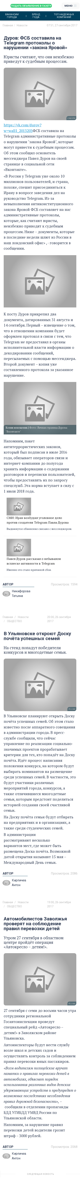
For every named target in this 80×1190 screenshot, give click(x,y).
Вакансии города (12, 16)
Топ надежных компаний (64, 16)
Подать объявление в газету (31, 5)
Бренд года (36, 16)
